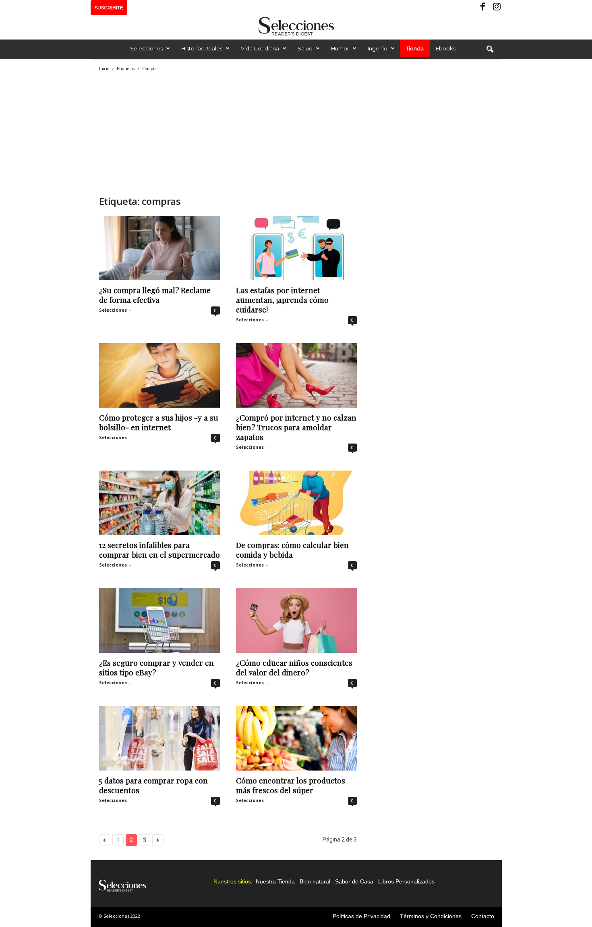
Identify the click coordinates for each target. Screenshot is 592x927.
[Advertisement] (228, 132)
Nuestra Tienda (275, 881)
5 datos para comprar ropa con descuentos (153, 785)
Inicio (104, 68)
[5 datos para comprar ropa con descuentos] (159, 738)
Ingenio (377, 48)
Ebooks (445, 48)
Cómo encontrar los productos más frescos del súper (290, 785)
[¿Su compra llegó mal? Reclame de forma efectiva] (159, 248)
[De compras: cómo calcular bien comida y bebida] (296, 503)
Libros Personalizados (406, 881)
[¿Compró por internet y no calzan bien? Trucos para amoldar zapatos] (296, 375)
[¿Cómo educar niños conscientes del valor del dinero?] (296, 620)
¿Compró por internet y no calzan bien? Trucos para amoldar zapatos (296, 427)
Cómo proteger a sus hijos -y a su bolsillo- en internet (158, 422)
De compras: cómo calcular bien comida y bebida (292, 550)
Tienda (415, 48)
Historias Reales (201, 48)
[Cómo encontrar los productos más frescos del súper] (296, 738)
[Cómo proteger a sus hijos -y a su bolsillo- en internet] (159, 375)
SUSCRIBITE (109, 7)
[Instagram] (496, 7)
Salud (305, 48)
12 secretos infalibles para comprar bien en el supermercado (159, 550)
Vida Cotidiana (260, 48)
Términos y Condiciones (431, 916)
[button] (490, 49)
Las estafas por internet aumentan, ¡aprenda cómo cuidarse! (282, 300)
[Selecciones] (296, 26)
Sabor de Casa (354, 881)
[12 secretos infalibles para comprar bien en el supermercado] (159, 503)
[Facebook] (483, 7)
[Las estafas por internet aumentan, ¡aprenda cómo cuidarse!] (296, 248)
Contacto (482, 916)
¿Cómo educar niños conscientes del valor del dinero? (294, 667)
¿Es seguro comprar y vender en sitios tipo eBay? (156, 667)
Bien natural (315, 881)
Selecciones (146, 48)
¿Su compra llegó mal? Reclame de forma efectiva (155, 295)
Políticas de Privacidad (361, 916)
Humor (340, 48)
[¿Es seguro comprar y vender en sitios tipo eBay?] (159, 620)
